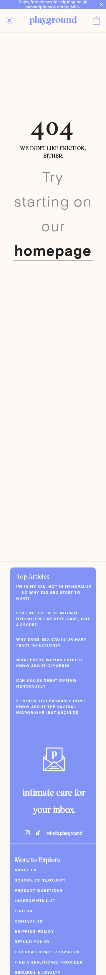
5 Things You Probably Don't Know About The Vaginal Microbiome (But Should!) (51, 706)
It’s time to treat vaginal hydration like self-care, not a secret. (53, 619)
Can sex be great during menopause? (46, 683)
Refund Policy (32, 941)
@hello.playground (64, 833)
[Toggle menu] (13, 20)
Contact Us (28, 921)
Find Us (23, 910)
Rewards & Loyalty (38, 972)
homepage (53, 250)
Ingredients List (35, 900)
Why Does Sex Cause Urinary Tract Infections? (51, 642)
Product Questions (39, 890)
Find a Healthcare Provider (49, 962)
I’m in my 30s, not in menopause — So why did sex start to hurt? (54, 592)
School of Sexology (40, 880)
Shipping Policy (34, 931)
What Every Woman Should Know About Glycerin (49, 662)
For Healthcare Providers (47, 952)
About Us (26, 869)
